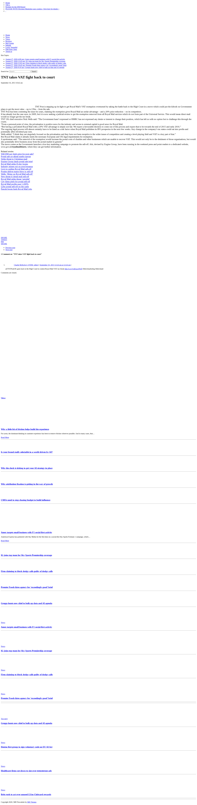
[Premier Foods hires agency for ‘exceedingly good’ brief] (8, 583)
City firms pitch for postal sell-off (15, 181)
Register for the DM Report (15, 7)
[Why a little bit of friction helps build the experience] (22, 425)
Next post (8, 250)
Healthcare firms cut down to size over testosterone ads (26, 771)
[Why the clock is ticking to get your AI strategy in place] (8, 464)
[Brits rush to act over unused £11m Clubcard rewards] (11, 786)
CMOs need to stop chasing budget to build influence (25, 500)
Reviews (8, 41)
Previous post (10, 248)
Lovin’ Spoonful (11, 47)
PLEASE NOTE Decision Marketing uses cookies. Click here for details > (32, 9)
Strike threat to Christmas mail (14, 159)
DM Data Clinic (11, 49)
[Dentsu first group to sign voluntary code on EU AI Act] (11, 739)
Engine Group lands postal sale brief (17, 161)
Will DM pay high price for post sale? (17, 154)
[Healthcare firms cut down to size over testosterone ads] (11, 762)
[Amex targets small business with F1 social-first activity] (22, 528)
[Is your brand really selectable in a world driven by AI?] (8, 448)
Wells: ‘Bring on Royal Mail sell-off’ (17, 174)
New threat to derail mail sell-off (15, 176)
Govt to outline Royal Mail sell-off (16, 169)
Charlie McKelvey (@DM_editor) (26, 265)
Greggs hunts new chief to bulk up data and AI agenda (26, 603)
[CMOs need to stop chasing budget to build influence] (8, 496)
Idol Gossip (9, 43)
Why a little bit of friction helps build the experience (25, 429)
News (7, 37)
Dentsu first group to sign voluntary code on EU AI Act (26, 747)
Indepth (8, 45)
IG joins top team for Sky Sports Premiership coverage (26, 555)
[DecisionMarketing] (98, 18)
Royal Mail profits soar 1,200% (15, 184)
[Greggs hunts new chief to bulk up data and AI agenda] (8, 599)
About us (8, 51)
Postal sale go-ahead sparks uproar (16, 156)
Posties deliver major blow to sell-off (17, 171)
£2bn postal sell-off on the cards (15, 186)
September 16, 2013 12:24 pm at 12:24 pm (55, 265)
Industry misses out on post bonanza (17, 166)
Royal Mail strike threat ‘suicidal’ (15, 179)
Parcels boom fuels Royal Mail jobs (16, 189)
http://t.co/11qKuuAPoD (73, 269)
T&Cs (7, 5)
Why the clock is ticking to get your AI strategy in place (26, 468)
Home (7, 3)
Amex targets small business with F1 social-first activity (26, 532)
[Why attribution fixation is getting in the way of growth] (8, 480)
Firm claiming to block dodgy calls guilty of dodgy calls (27, 571)
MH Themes (31, 802)
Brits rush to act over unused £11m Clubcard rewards (26, 794)
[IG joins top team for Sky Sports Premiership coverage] (8, 551)
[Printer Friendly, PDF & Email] (7, 235)
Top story (4, 719)
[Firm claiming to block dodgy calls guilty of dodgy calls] (8, 567)
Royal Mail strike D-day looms (14, 164)
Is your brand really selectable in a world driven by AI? (27, 452)
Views (7, 39)
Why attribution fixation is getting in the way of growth (27, 484)
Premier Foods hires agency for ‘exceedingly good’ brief (27, 587)
